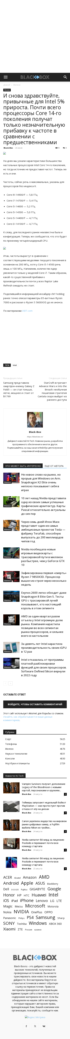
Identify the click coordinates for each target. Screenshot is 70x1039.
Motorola (53, 906)
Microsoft (35, 905)
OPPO (48, 912)
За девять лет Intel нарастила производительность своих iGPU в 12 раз (44, 647)
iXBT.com (27, 310)
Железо (17, 84)
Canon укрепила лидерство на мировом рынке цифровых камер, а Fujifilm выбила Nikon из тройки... (44, 824)
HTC (26, 895)
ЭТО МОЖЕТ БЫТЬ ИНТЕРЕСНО (23, 465)
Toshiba (22, 924)
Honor (9, 895)
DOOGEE (15, 890)
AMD (44, 877)
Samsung (45, 917)
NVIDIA (21, 911)
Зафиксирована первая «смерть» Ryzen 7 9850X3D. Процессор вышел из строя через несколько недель (43, 578)
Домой (6, 84)
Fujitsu (24, 889)
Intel (15, 365)
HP (19, 895)
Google (54, 888)
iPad (14, 900)
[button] (5, 77)
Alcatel (17, 877)
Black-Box (8, 148)
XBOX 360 (55, 923)
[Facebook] (26, 1026)
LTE (59, 900)
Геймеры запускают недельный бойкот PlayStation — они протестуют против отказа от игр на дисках (44, 806)
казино (38, 929)
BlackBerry (52, 883)
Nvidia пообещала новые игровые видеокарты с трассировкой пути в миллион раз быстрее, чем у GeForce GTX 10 (42, 557)
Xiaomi (9, 929)
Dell (6, 889)
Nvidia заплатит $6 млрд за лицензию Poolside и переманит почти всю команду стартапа (43, 843)
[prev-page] (5, 683)
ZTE (20, 929)
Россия (28, 929)
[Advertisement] (35, 36)
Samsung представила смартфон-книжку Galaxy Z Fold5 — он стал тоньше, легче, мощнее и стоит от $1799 (18, 389)
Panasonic (9, 918)
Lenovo (42, 900)
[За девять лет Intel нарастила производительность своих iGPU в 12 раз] (11, 647)
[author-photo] (35, 427)
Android (11, 883)
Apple (27, 883)
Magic (8, 906)
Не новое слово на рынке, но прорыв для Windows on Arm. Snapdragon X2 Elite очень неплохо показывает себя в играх (41, 482)
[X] (35, 1026)
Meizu (19, 906)
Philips (21, 918)
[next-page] (10, 683)
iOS (6, 900)
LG (52, 900)
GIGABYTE (37, 889)
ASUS (40, 883)
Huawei (39, 895)
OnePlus (36, 912)
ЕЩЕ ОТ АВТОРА (54, 465)
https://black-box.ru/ (35, 436)
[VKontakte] (44, 1026)
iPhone (27, 900)
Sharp (61, 918)
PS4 (30, 917)
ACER (7, 877)
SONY (9, 923)
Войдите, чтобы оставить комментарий (35, 704)
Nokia (7, 912)
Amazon (30, 877)
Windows (38, 923)
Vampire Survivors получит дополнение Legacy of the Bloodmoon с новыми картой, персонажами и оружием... (43, 787)
